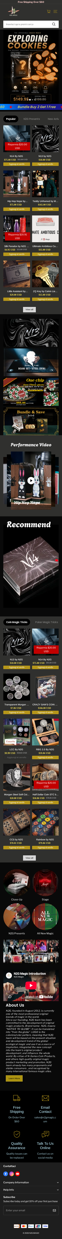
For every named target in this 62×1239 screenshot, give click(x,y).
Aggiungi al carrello (16, 757)
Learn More (14, 1078)
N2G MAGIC (34, 1233)
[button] (55, 11)
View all (29, 309)
